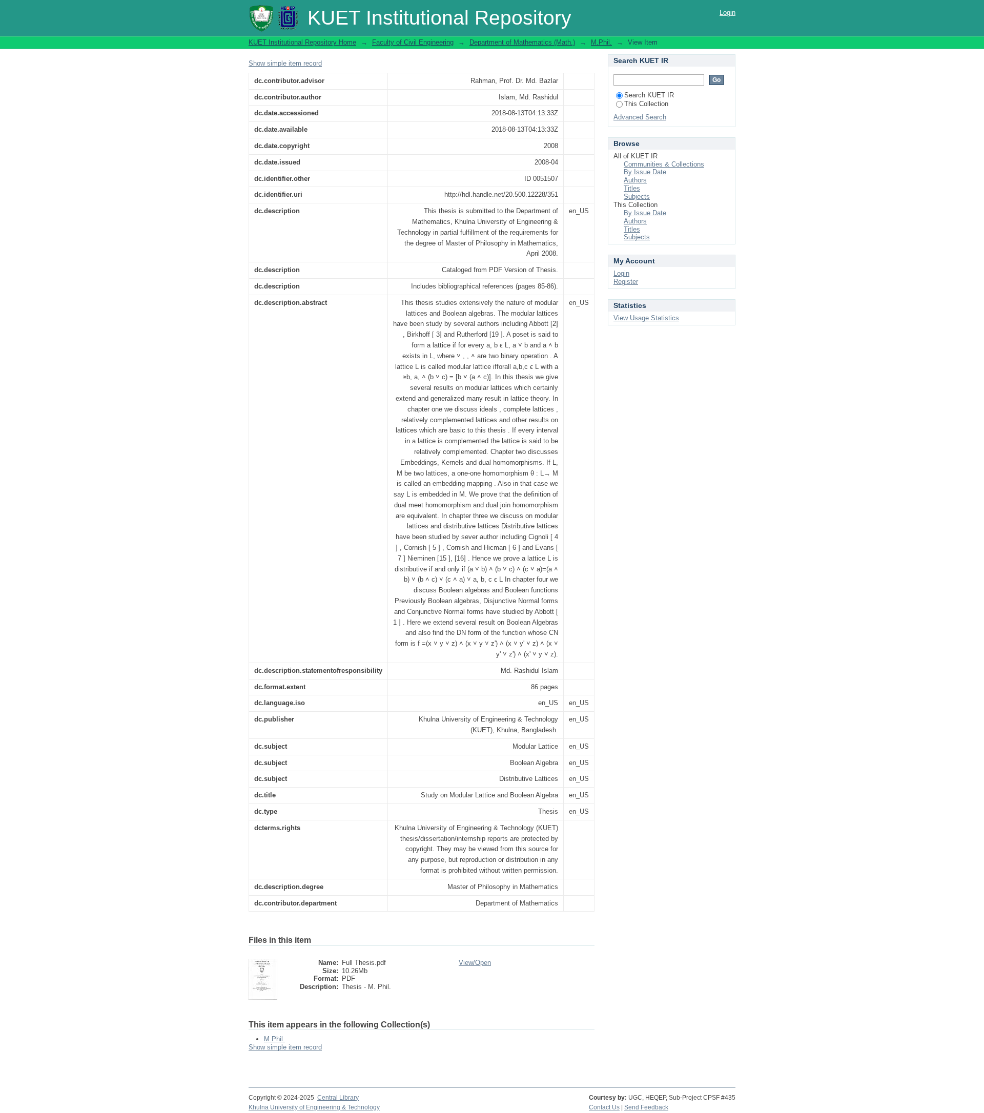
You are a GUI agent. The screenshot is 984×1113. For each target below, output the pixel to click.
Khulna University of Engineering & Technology (314, 1107)
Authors (635, 180)
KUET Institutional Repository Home (302, 42)
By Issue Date (645, 172)
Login (727, 12)
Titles (632, 188)
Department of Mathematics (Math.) (522, 42)
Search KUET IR (649, 95)
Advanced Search (639, 117)
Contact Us (604, 1107)
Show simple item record (285, 63)
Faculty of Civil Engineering (413, 42)
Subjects (637, 196)
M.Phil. (601, 42)
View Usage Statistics (646, 318)
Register (625, 281)
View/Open (475, 962)
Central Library (338, 1097)
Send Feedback (646, 1107)
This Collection (646, 104)
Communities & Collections (664, 164)
